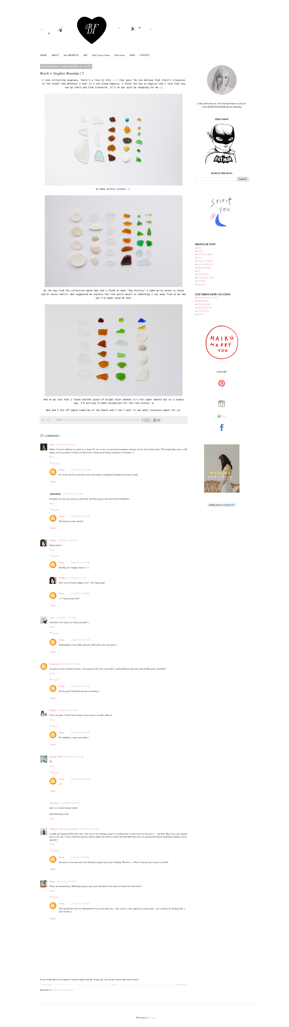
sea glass (97, 419)
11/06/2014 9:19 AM (80, 516)
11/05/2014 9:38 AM (66, 444)
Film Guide (120, 55)
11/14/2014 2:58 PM (66, 881)
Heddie (53, 540)
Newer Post (46, 984)
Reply (52, 456)
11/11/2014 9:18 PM (79, 857)
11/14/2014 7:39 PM (79, 903)
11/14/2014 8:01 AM (76, 577)
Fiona (61, 469)
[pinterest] (222, 392)
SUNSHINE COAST (207, 297)
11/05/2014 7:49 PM (66, 540)
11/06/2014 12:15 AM (65, 617)
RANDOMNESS (205, 264)
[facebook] (222, 436)
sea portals (121, 419)
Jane (52, 617)
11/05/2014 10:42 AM (72, 493)
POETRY (201, 280)
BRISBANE (203, 300)
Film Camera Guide (101, 55)
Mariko (53, 710)
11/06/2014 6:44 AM (67, 710)
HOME (43, 55)
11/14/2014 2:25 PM (79, 593)
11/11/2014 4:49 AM (89, 828)
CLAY (200, 251)
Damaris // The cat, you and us (64, 829)
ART (85, 55)
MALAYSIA (203, 310)
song (115, 80)
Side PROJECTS (71, 55)
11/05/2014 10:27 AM (80, 469)
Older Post (181, 984)
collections (83, 419)
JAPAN (200, 314)
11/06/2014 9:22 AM (80, 732)
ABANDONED (204, 267)
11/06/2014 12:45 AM (70, 663)
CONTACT (145, 55)
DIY (199, 270)
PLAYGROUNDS (205, 277)
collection (75, 419)
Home (114, 984)
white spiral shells (133, 419)
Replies (56, 463)
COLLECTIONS (205, 260)
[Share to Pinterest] (159, 420)
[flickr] (222, 415)
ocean (91, 419)
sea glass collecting (108, 419)
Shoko (52, 881)
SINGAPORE (204, 304)
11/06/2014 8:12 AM (74, 756)
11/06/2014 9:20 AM (80, 562)
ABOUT (55, 55)
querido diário (56, 756)
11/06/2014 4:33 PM (69, 802)
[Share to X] (151, 420)
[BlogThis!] (147, 420)
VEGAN (201, 284)
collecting (66, 419)
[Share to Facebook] (155, 420)
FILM (199, 257)
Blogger (151, 1017)
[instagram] (222, 412)
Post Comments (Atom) (63, 989)
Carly (52, 444)
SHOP (132, 55)
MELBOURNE (204, 307)
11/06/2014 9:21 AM (80, 686)
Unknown (54, 664)
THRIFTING (203, 274)
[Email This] (144, 420)
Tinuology (54, 803)
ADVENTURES (204, 254)
